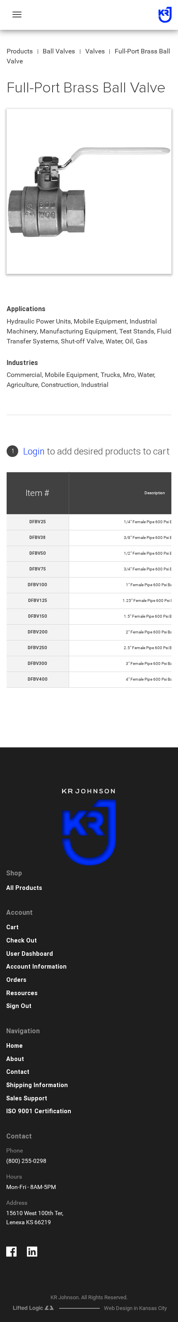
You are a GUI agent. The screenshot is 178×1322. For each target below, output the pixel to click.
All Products (24, 888)
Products (20, 51)
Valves (95, 51)
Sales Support (26, 1098)
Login (34, 451)
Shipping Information (37, 1085)
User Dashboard (29, 953)
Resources (22, 993)
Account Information (36, 966)
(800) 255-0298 (26, 1161)
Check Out (21, 940)
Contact (17, 1071)
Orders (16, 980)
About (15, 1059)
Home (14, 1045)
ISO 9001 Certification (38, 1111)
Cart (12, 927)
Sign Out (18, 1006)
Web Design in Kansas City (135, 1308)
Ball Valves (59, 51)
